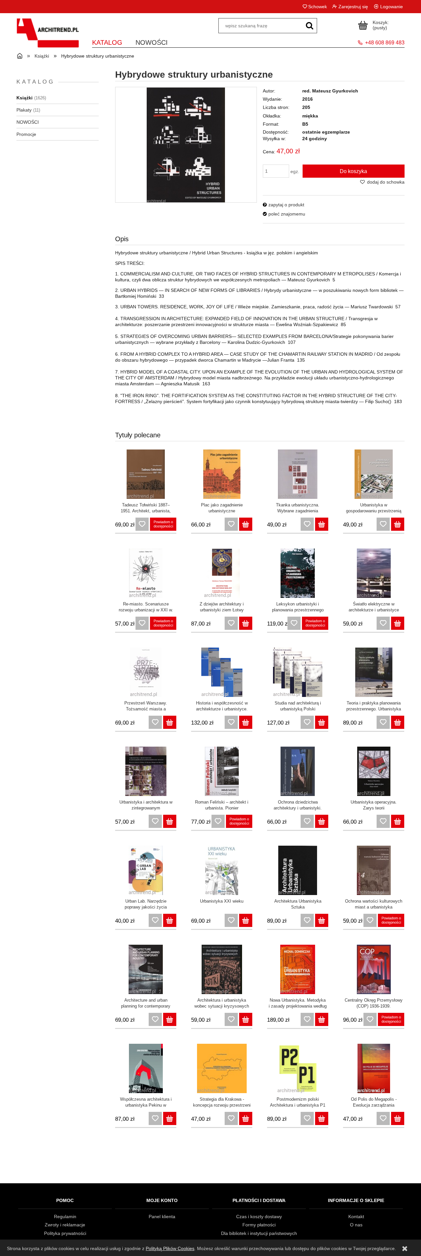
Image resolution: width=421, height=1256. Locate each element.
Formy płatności (259, 1224)
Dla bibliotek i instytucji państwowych (259, 1233)
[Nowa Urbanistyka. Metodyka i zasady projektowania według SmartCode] (297, 969)
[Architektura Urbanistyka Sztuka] (297, 870)
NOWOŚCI (27, 122)
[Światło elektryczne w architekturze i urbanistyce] (373, 573)
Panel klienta (162, 1216)
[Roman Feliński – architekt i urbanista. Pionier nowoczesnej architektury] (221, 771)
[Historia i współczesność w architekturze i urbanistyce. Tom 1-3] (221, 672)
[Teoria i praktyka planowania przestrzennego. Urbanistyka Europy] (373, 672)
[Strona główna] (47, 37)
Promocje (26, 134)
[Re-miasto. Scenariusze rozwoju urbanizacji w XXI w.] (145, 573)
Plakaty (24, 110)
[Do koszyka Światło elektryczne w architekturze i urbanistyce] (397, 623)
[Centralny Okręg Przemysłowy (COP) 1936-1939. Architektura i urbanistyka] (373, 969)
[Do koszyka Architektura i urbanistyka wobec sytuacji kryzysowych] (245, 1019)
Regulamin (65, 1216)
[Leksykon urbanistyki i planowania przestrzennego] (297, 573)
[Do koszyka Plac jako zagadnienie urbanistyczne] (245, 524)
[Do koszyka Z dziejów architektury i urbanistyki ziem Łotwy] (245, 623)
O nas (356, 1224)
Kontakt (356, 1216)
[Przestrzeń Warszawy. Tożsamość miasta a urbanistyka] (145, 672)
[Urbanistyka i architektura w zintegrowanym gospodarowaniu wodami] (145, 771)
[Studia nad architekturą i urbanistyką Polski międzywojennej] (297, 672)
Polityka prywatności (65, 1233)
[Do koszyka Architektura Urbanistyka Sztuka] (321, 920)
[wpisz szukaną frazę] (309, 25)
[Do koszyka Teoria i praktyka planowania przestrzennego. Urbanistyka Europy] (397, 722)
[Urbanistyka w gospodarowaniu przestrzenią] (373, 474)
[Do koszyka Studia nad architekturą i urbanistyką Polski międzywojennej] (321, 722)
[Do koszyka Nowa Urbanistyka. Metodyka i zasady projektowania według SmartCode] (321, 1019)
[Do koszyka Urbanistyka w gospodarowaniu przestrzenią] (397, 524)
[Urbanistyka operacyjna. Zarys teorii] (373, 771)
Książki (24, 97)
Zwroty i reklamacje (65, 1224)
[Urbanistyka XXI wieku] (221, 870)
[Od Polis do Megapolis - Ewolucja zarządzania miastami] (373, 1068)
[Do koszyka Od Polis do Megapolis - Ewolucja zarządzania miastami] (397, 1118)
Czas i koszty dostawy (259, 1216)
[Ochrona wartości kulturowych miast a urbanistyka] (373, 870)
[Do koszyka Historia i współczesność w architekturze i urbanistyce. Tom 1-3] (245, 722)
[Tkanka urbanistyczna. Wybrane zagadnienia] (297, 474)
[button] (283, 204)
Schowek (317, 6)
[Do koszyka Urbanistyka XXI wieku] (245, 920)
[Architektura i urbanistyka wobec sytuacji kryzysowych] (221, 969)
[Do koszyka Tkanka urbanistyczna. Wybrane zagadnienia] (321, 524)
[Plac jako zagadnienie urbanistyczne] (221, 474)
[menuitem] (107, 41)
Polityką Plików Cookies (170, 1248)
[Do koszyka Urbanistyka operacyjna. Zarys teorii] (397, 821)
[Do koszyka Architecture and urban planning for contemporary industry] (169, 1019)
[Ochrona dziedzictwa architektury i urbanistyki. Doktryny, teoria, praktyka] (297, 771)
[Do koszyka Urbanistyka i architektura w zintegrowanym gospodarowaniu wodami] (169, 821)
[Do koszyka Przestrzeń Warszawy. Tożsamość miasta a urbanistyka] (169, 722)
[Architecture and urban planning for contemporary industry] (145, 969)
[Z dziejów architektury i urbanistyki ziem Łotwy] (221, 573)
